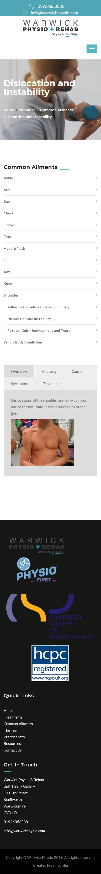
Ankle (8, 178)
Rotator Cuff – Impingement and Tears (38, 330)
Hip (6, 260)
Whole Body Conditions (23, 342)
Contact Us (13, 750)
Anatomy (49, 371)
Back (8, 201)
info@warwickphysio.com (54, 12)
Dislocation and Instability (29, 319)
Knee (8, 283)
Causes (77, 371)
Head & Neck (14, 248)
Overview (19, 371)
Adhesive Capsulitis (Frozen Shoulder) (38, 307)
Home (9, 110)
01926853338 (51, 6)
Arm (7, 190)
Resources (12, 743)
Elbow (8, 225)
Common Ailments (56, 110)
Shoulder (27, 110)
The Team (11, 730)
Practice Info (14, 737)
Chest (8, 213)
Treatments (52, 383)
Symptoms (19, 383)
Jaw (7, 272)
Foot (8, 236)
